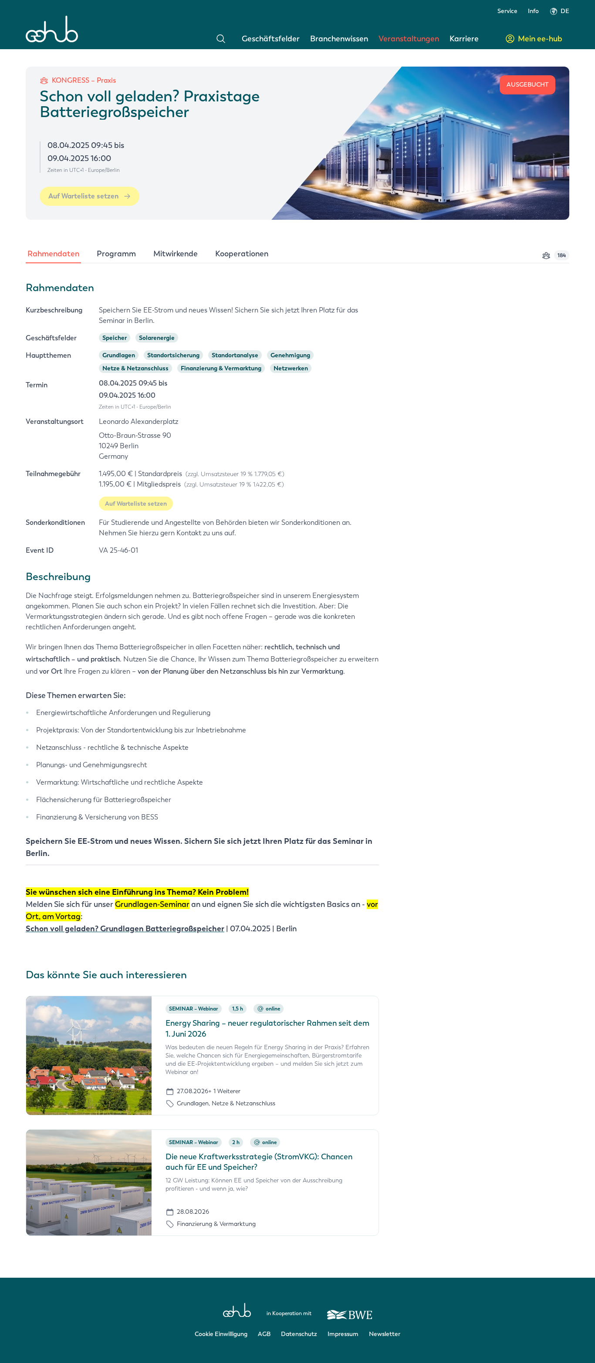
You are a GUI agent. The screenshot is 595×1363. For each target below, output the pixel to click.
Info (533, 11)
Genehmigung (290, 355)
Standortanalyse (235, 355)
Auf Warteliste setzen (83, 196)
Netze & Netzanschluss (135, 368)
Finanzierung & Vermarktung (221, 368)
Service (507, 11)
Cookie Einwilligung (221, 1334)
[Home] (52, 29)
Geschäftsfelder (271, 39)
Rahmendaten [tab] (53, 253)
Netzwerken (291, 368)
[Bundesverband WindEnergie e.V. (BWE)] (349, 1310)
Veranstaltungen (409, 39)
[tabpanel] (297, 610)
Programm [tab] (116, 253)
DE (565, 11)
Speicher (114, 338)
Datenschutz (299, 1334)
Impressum (343, 1334)
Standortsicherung (173, 355)
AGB (264, 1334)
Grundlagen (118, 355)
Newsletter (384, 1334)
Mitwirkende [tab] (175, 253)
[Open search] (221, 39)
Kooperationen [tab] (241, 253)
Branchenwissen (339, 39)
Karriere (464, 39)
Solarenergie (157, 338)
